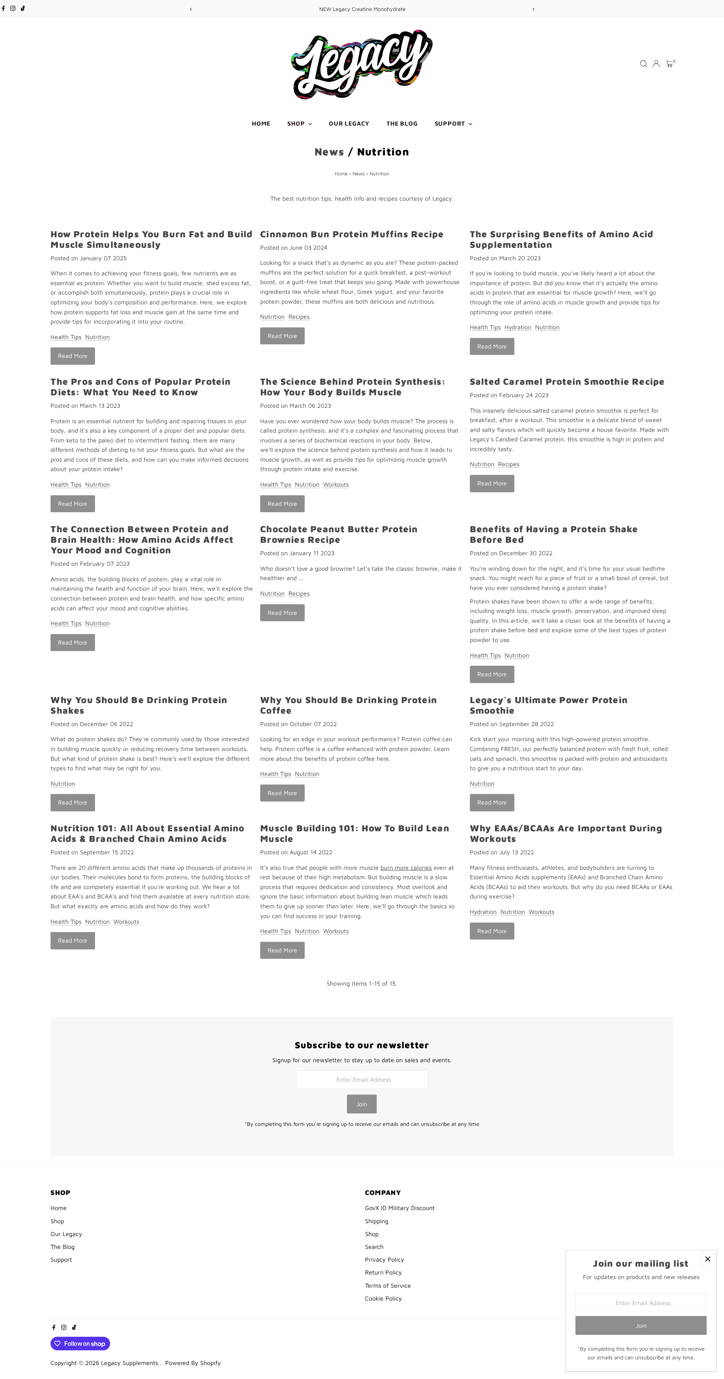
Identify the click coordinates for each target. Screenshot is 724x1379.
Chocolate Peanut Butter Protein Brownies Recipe (339, 534)
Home (261, 123)
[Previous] (191, 9)
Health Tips (66, 336)
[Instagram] (12, 9)
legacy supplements (130, 1362)
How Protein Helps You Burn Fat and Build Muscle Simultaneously (152, 239)
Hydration (518, 327)
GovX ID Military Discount (400, 1207)
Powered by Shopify (193, 1362)
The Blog (402, 123)
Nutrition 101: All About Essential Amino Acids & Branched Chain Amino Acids (147, 833)
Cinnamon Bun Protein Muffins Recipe (352, 234)
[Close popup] (707, 1258)
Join (361, 1104)
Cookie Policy (383, 1298)
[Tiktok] (23, 9)
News (329, 151)
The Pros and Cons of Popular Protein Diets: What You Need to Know (141, 386)
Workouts (336, 484)
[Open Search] (643, 63)
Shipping (376, 1221)
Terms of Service (388, 1285)
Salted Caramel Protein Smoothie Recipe (567, 381)
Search (374, 1246)
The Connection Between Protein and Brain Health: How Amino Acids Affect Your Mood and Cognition (142, 539)
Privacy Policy (384, 1259)
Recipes (299, 316)
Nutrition (97, 336)
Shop (297, 123)
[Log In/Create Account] (656, 63)
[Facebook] (3, 9)
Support (451, 123)
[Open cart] (669, 63)
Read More (72, 355)
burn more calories (406, 867)
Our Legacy (349, 123)
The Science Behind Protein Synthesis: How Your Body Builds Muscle (353, 386)
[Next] (533, 9)
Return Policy (383, 1272)
